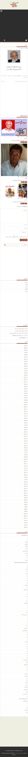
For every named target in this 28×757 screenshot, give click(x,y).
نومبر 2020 (25, 493)
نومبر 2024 (25, 384)
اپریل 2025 (25, 373)
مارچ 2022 (25, 457)
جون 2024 (25, 395)
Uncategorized (24, 535)
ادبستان (26, 549)
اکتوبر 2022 (25, 441)
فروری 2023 (25, 432)
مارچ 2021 (25, 484)
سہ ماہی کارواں (25, 628)
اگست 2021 (25, 473)
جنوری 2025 (25, 379)
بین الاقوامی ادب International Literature (20, 562)
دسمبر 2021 (25, 463)
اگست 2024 (25, 391)
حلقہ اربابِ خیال (25, 589)
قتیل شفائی (26, 289)
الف (23, 75)
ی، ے (26, 712)
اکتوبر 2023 (25, 414)
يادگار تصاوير (25, 710)
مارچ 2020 (25, 511)
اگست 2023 (25, 418)
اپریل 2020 (25, 509)
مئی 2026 (25, 352)
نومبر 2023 (25, 411)
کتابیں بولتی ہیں (25, 664)
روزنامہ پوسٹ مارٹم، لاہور (24, 614)
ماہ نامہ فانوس (25, 676)
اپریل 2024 (25, 400)
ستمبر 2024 (25, 389)
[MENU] (1, 11)
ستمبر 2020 (25, 498)
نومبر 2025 (25, 357)
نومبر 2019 (25, 520)
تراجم (26, 571)
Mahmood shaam (16, 75)
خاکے (26, 596)
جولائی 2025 (25, 366)
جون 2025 (25, 368)
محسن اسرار (26, 287)
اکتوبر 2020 (25, 495)
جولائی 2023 (25, 420)
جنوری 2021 (25, 488)
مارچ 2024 (25, 402)
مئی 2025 (25, 370)
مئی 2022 (25, 452)
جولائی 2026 (25, 348)
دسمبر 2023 (25, 409)
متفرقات (26, 683)
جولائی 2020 (25, 502)
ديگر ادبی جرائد (25, 603)
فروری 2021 (25, 486)
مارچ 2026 (25, 354)
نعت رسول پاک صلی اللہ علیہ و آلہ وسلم (23, 699)
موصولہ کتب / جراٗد (25, 694)
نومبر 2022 (25, 438)
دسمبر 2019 (25, 518)
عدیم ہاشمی (26, 291)
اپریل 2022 (25, 454)
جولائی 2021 (25, 475)
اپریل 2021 (25, 482)
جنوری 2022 (25, 461)
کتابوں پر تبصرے (25, 660)
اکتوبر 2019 (25, 523)
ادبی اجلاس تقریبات (25, 551)
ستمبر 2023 (25, 416)
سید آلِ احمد (26, 282)
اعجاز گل (26, 284)
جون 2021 (25, 477)
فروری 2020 (25, 513)
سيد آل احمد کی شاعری (25, 630)
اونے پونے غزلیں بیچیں (11, 75)
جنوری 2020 (25, 516)
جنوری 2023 (25, 434)
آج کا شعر (25, 75)
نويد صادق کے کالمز (25, 701)
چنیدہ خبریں (26, 585)
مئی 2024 (25, 398)
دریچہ (26, 601)
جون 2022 (25, 450)
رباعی (26, 612)
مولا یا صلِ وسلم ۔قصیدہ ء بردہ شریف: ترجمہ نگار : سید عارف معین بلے (19, 333)
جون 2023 (25, 423)
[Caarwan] (26, 40)
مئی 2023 (25, 425)
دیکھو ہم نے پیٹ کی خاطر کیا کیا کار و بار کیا (5, 75)
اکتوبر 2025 (25, 359)
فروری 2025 (25, 377)
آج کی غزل (26, 544)
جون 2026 (25, 350)
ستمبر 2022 (25, 443)
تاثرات (26, 569)
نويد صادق (20, 48)
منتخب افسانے (26, 687)
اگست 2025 (25, 364)
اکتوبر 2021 (25, 468)
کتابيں (26, 662)
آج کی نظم (26, 546)
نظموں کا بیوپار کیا (24, 77)
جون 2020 (25, 504)
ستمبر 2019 (25, 525)
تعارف (26, 574)
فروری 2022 (25, 459)
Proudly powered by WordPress (7, 753)
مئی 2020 (25, 507)
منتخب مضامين (25, 689)
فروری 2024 (25, 404)
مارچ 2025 (25, 375)
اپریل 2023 (25, 427)
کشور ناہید (3, 81)
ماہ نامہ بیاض (26, 674)
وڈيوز (26, 708)
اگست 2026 (25, 345)
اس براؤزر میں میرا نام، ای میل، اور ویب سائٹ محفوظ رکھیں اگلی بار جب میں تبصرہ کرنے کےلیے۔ (16, 237)
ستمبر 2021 (25, 470)
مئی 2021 (25, 479)
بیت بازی (22, 75)
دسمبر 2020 (25, 491)
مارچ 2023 (25, 429)
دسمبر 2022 (25, 436)
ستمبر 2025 (25, 361)
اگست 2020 (25, 500)
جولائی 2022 (25, 448)
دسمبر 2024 (25, 382)
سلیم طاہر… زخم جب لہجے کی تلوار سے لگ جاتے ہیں (20, 81)
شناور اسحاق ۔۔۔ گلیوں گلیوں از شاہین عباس (22, 328)
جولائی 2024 (25, 393)
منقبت (26, 692)
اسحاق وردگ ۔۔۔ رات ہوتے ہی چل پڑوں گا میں (21, 335)
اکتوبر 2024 (25, 386)
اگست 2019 (25, 527)
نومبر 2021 (25, 466)
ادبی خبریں (26, 553)
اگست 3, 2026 (24, 136)
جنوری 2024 (25, 407)
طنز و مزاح (26, 642)
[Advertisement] (14, 24)
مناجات (26, 685)
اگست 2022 (25, 445)
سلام (26, 626)
